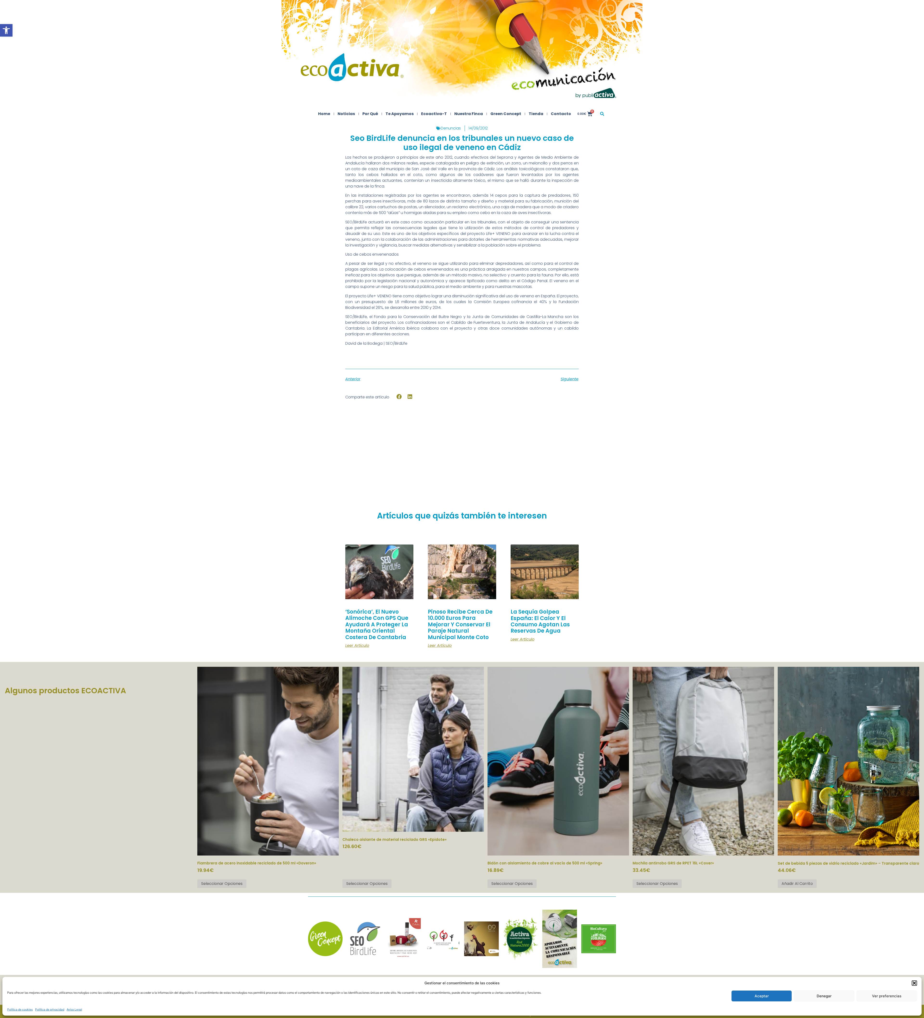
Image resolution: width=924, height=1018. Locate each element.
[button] (6, 30)
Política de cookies (20, 1009)
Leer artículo (357, 646)
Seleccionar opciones (222, 883)
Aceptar (762, 996)
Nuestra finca (468, 114)
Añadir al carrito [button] (797, 883)
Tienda (536, 114)
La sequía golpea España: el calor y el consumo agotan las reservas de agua (540, 621)
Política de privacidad (49, 1009)
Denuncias (451, 128)
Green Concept (505, 114)
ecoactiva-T (434, 114)
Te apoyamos (399, 114)
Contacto (561, 114)
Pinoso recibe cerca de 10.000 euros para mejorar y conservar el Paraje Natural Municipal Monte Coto (460, 624)
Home (324, 114)
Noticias (346, 114)
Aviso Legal (74, 1009)
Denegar (824, 996)
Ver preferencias (886, 996)
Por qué (370, 114)
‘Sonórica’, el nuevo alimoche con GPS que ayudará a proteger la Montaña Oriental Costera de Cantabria (376, 624)
